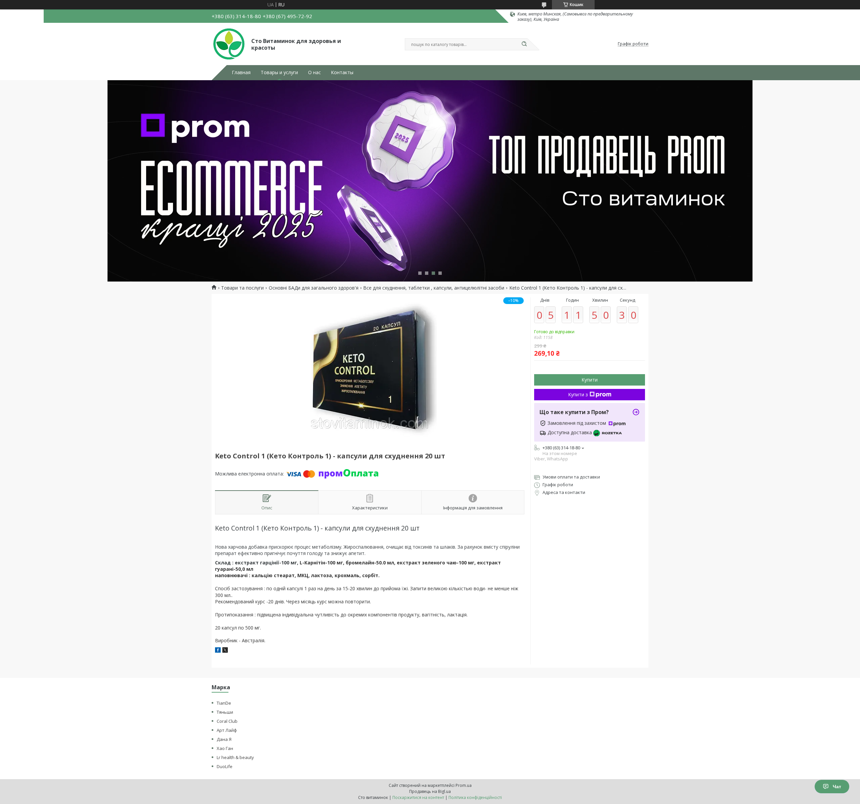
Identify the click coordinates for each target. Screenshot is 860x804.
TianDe (224, 703)
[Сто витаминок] (228, 44)
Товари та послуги (242, 288)
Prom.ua (464, 785)
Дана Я (224, 739)
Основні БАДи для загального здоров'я (313, 288)
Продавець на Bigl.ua (430, 791)
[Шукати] (524, 44)
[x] (225, 651)
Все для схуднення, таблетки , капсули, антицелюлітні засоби (433, 288)
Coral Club (227, 721)
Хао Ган (225, 748)
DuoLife (224, 766)
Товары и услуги (279, 72)
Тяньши (225, 712)
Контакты (342, 72)
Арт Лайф (227, 730)
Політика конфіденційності (475, 797)
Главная (241, 72)
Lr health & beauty (235, 757)
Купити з (578, 394)
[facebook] (218, 651)
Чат (837, 786)
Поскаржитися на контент (418, 797)
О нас (314, 72)
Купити (590, 379)
